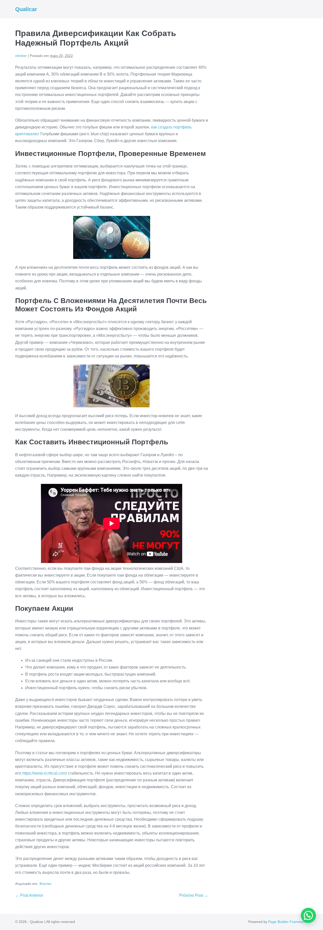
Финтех (45, 884)
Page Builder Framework (288, 922)
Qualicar (26, 9)
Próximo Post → (193, 895)
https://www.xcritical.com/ (44, 773)
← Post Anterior (29, 895)
